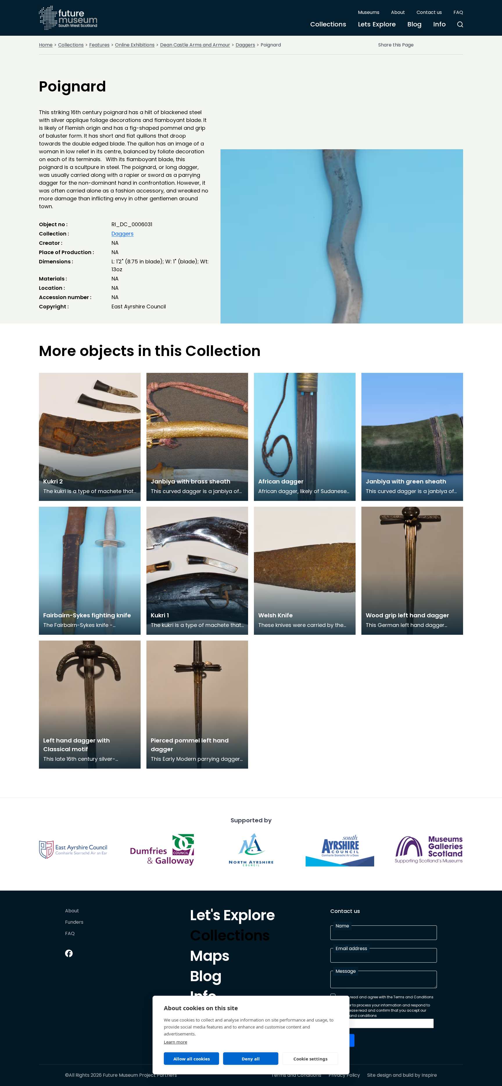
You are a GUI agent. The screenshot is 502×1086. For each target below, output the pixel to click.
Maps (209, 957)
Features (99, 45)
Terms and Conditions (296, 1075)
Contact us (429, 12)
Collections (328, 24)
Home (46, 45)
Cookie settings (310, 1059)
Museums (368, 12)
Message (346, 971)
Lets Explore (377, 24)
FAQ (458, 12)
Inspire (429, 1075)
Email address (351, 948)
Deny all (251, 1059)
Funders (74, 922)
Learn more (175, 1042)
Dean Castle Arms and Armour (195, 45)
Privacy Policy (344, 1075)
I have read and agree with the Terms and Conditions (385, 997)
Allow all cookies (191, 1059)
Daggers (245, 45)
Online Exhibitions (135, 45)
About (398, 12)
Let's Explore (232, 916)
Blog (414, 24)
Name (342, 926)
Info (439, 24)
